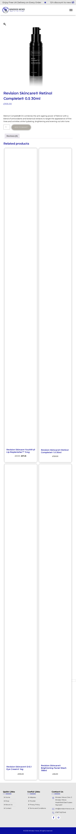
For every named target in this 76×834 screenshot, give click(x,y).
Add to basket (21, 127)
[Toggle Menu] (71, 10)
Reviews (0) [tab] (12, 136)
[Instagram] (58, 817)
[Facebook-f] (53, 817)
